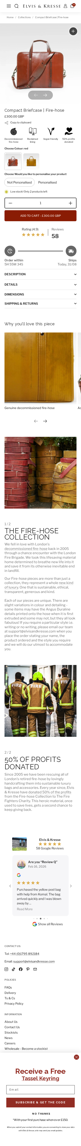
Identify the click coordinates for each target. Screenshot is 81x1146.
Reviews (58, 229)
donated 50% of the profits (49, 792)
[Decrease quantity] (9, 203)
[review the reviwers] (19, 876)
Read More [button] (25, 909)
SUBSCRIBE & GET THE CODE (40, 1102)
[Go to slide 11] (40, 918)
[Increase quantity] (72, 203)
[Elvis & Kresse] (42, 6)
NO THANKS (41, 1113)
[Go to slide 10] (37, 918)
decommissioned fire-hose (25, 549)
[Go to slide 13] (47, 918)
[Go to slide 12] (44, 918)
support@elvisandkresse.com (34, 961)
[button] (16, 6)
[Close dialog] (76, 1057)
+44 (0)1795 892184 (24, 954)
